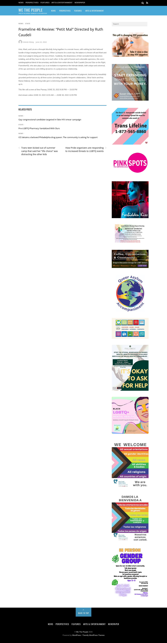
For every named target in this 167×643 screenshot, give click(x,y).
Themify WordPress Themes (93, 635)
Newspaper (80, 3)
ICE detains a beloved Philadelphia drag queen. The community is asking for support (58, 137)
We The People (82, 632)
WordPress (76, 635)
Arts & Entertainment (61, 3)
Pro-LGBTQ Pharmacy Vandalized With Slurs (39, 128)
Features (44, 3)
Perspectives (32, 3)
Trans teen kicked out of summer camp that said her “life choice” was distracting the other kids (38, 151)
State (27, 24)
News (20, 3)
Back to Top (83, 613)
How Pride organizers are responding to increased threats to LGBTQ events (85, 149)
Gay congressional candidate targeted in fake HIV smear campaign (49, 119)
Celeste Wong (28, 42)
